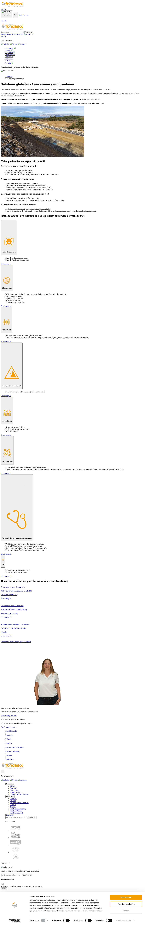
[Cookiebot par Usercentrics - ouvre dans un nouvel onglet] (15, 920)
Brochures (13, 788)
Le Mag (8, 63)
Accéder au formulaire (9, 727)
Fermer (4, 888)
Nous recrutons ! (18, 34)
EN (5, 9)
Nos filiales (10, 796)
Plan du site (14, 790)
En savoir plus (6, 264)
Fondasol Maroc (16, 811)
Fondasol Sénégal (16, 813)
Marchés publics (11, 731)
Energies (8, 743)
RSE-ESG (9, 59)
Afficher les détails (123, 920)
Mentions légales (16, 792)
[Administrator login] (2, 771)
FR (2, 9)
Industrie (8, 739)
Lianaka (13, 805)
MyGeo (13, 807)
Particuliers (9, 759)
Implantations (10, 55)
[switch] (66, 920)
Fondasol (13, 799)
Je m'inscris (32, 817)
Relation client (6, 34)
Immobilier (9, 735)
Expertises (9, 53)
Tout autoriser (126, 897)
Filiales (8, 50)
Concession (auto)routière (14, 747)
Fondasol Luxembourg (18, 809)
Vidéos (12, 786)
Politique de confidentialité (19, 794)
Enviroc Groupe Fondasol (19, 803)
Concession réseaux (12, 751)
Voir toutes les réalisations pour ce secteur (16, 642)
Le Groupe (9, 48)
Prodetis (13, 801)
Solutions (8, 77)
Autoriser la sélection (126, 904)
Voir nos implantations (9, 716)
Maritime (8, 755)
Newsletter (9, 815)
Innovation (9, 57)
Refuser (126, 911)
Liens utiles (10, 784)
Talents (8, 61)
